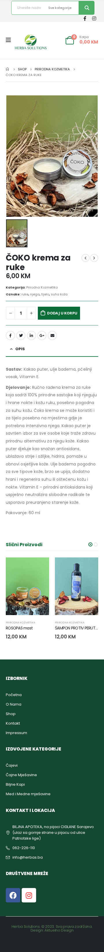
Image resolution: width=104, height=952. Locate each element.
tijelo (45, 294)
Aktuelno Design (58, 930)
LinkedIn (31, 335)
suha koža (59, 294)
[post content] (27, 586)
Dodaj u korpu (62, 313)
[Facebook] (84, 18)
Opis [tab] (20, 349)
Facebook (10, 335)
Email (52, 335)
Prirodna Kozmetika (42, 287)
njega (35, 294)
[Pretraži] (86, 7)
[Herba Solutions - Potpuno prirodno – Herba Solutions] (31, 41)
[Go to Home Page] (8, 69)
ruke (24, 294)
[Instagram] (94, 18)
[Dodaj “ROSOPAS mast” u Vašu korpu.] (39, 567)
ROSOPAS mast (19, 628)
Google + (42, 335)
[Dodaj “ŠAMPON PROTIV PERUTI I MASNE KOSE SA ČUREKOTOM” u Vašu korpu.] (88, 567)
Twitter (20, 335)
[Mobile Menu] (10, 40)
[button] (90, 544)
